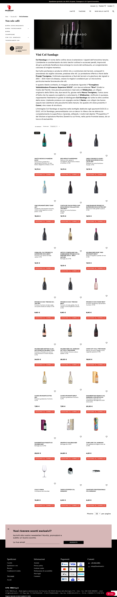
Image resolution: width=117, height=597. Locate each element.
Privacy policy (38, 565)
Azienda (36, 563)
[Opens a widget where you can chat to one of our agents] (110, 594)
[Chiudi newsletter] (8, 529)
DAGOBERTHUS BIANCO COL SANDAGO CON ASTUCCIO (95, 396)
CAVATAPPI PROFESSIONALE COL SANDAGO (95, 490)
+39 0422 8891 (95, 563)
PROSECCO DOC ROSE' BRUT (95, 302)
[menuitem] (73, 11)
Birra (7, 31)
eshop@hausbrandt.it (97, 566)
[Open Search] (113, 11)
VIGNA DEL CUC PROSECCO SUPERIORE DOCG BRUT (44, 253)
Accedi (9, 580)
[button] (55, 154)
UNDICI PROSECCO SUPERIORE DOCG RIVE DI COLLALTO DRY (95, 160)
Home (6, 16)
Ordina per (46, 126)
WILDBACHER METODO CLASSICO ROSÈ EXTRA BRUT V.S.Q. (45, 349)
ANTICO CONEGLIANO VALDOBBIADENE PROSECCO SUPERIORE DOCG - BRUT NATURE (70, 255)
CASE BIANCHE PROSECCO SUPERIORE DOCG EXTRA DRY (96, 206)
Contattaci (37, 576)
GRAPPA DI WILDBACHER (68, 443)
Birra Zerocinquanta (14, 25)
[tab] (17, 28)
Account (93, 6)
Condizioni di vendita (14, 571)
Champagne (10, 34)
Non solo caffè (14, 16)
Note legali (37, 573)
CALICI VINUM (39, 489)
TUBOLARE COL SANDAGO (94, 443)
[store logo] (9, 8)
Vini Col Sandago (13, 37)
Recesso (9, 568)
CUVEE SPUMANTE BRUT (68, 396)
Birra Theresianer (13, 28)
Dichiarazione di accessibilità (43, 571)
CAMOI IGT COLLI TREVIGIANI (96, 349)
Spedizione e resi (12, 565)
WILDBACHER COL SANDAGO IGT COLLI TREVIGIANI (69, 349)
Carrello (9, 563)
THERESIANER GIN (12, 40)
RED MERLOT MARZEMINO (68, 158)
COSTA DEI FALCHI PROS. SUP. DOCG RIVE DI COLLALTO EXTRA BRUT (70, 207)
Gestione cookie (39, 568)
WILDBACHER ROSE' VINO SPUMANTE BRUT (94, 253)
